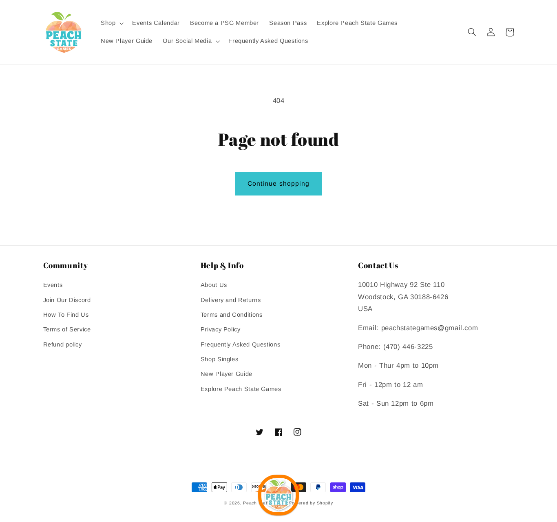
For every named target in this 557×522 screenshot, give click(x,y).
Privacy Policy (221, 329)
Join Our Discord (67, 300)
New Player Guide (226, 374)
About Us (214, 285)
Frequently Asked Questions (240, 344)
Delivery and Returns (231, 300)
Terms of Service (67, 329)
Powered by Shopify (311, 502)
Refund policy (62, 344)
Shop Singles (220, 359)
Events (53, 285)
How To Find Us (66, 314)
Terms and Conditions (232, 314)
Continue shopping (278, 183)
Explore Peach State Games (241, 389)
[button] (111, 23)
